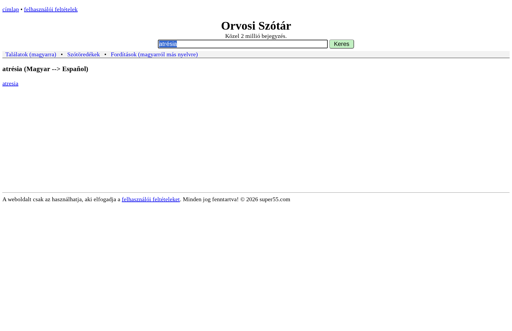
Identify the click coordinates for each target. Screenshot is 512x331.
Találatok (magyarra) (30, 54)
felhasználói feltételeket (151, 199)
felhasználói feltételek (51, 9)
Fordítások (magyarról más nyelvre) (154, 54)
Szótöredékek (83, 54)
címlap (10, 9)
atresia (10, 83)
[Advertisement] (256, 147)
